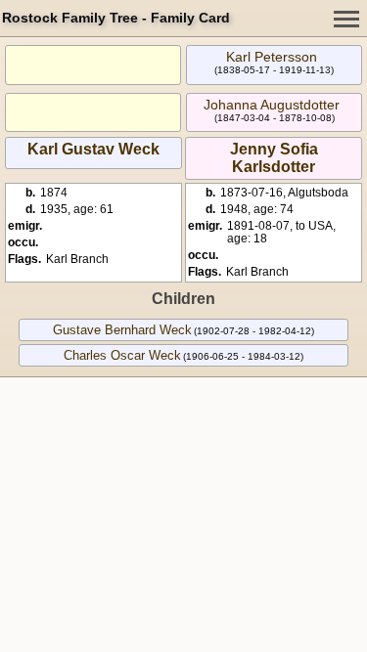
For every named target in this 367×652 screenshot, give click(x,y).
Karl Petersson (271, 57)
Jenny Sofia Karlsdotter (274, 158)
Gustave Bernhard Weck (122, 330)
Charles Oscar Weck (122, 355)
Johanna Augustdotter (272, 104)
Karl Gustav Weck (93, 149)
